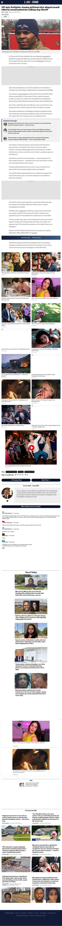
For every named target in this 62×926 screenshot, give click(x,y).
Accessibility (43, 913)
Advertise (23, 913)
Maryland (40, 61)
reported (34, 233)
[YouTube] (15, 475)
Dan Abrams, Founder (40, 915)
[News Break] (27, 475)
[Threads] (22, 475)
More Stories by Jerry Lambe (31, 506)
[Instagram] (20, 475)
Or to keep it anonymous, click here (32, 785)
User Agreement (52, 913)
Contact (32, 915)
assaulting (45, 56)
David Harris (5, 823)
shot (19, 59)
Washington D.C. (29, 472)
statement (23, 211)
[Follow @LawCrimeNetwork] (24, 475)
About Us (17, 913)
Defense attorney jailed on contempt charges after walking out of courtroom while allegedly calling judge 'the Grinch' (30, 617)
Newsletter (30, 913)
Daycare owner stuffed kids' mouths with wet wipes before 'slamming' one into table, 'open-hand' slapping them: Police (30, 641)
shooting (20, 472)
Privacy (36, 913)
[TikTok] (19, 475)
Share (5, 16)
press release (23, 94)
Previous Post (17, 480)
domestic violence (11, 472)
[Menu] (2, 2)
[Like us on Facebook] (17, 475)
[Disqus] (31, 529)
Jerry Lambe (5, 12)
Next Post (45, 480)
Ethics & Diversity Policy (22, 915)
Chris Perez (35, 823)
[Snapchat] (25, 475)
